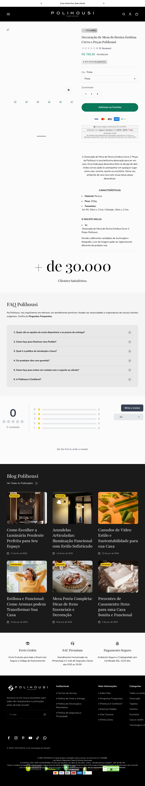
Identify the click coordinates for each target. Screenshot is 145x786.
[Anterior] (41, 3)
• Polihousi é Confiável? (110, 703)
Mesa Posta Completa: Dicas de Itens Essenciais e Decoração (72, 607)
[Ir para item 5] (41, 118)
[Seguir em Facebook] (9, 738)
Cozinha (133, 709)
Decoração (135, 698)
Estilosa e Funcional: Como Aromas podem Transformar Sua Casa (26, 607)
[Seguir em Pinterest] (23, 738)
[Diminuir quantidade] (86, 94)
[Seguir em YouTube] (30, 738)
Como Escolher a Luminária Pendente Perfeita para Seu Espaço (25, 538)
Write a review (132, 407)
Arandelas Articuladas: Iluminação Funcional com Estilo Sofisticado (72, 538)
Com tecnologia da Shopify (38, 748)
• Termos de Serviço (66, 693)
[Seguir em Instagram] (16, 738)
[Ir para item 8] (75, 118)
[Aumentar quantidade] (97, 94)
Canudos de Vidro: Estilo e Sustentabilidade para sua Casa (118, 538)
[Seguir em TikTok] (38, 738)
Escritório (134, 714)
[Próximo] (103, 3)
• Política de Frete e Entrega (70, 698)
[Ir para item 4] (30, 118)
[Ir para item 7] (64, 118)
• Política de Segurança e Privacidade (68, 714)
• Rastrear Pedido (107, 709)
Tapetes (134, 703)
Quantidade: (88, 87)
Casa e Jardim (136, 719)
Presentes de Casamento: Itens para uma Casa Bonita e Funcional (115, 607)
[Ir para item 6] (52, 118)
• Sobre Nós (104, 693)
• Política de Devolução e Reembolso (69, 705)
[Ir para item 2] (7, 118)
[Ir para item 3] (18, 118)
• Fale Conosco (106, 714)
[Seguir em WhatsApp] (45, 738)
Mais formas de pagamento (95, 62)
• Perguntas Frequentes (110, 698)
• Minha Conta (105, 719)
